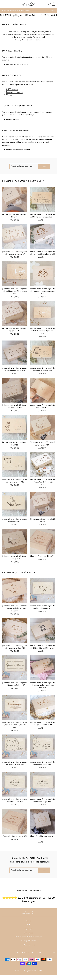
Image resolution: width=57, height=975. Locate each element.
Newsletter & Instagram (28, 953)
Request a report (12, 119)
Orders (9, 95)
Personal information (14, 92)
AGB (28, 924)
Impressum (28, 929)
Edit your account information (17, 64)
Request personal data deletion (18, 149)
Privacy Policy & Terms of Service (28, 39)
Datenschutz (28, 933)
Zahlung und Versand (28, 940)
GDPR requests (12, 89)
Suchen (28, 921)
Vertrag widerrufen (28, 945)
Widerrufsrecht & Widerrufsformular (29, 936)
